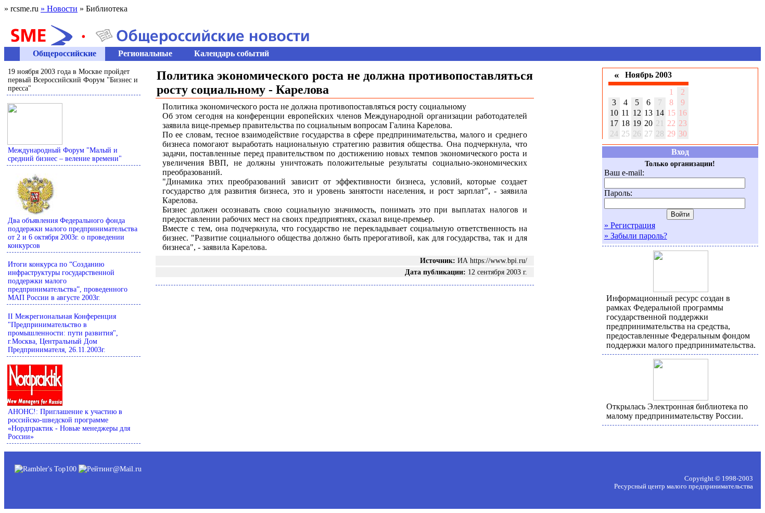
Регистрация (629, 225)
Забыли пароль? (635, 235)
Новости (59, 8)
